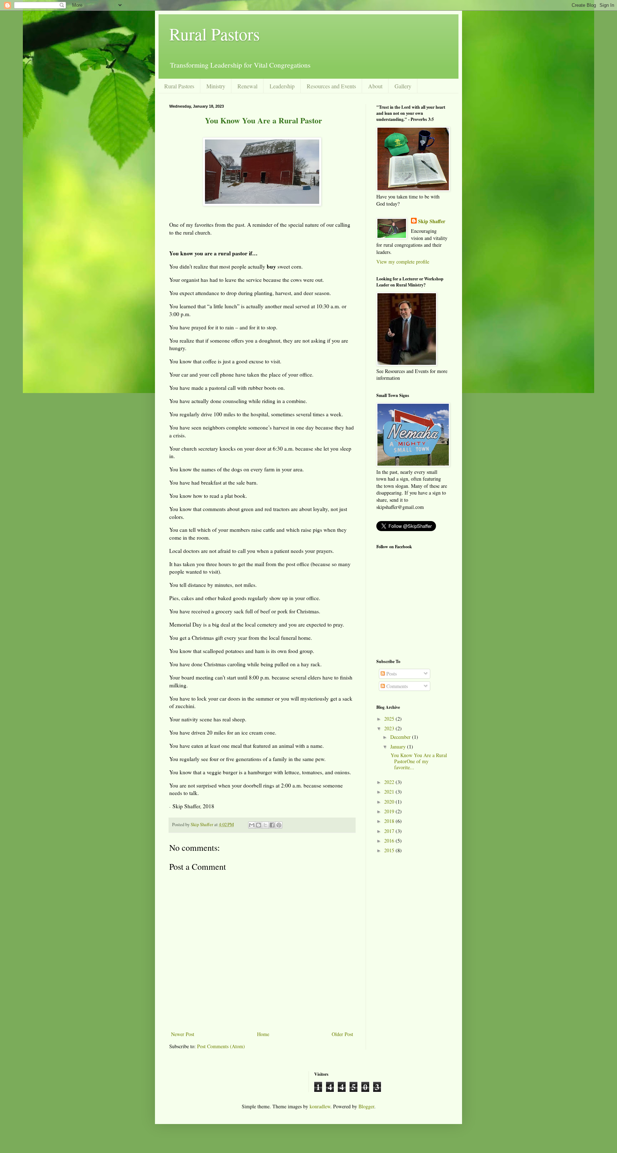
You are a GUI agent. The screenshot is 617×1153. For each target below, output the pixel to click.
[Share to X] (265, 825)
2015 (390, 850)
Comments (396, 686)
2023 (390, 728)
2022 (390, 782)
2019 (390, 811)
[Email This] (251, 825)
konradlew (320, 1106)
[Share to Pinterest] (278, 825)
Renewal (247, 86)
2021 (390, 791)
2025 (390, 718)
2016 (390, 840)
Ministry (215, 86)
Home (263, 1034)
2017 (390, 831)
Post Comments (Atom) (221, 1046)
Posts (391, 673)
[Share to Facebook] (272, 825)
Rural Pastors (214, 33)
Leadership (282, 86)
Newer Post (182, 1034)
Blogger (366, 1106)
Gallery (403, 86)
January (398, 746)
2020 (390, 801)
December (401, 736)
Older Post (342, 1034)
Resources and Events (331, 86)
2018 (390, 821)
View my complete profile (402, 261)
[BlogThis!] (258, 825)
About (375, 86)
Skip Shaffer (431, 221)
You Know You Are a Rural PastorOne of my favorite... (418, 761)
